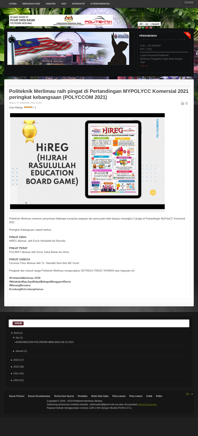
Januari (18, 351)
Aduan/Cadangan (147, 404)
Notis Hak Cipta (99, 396)
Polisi (159, 396)
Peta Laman (118, 396)
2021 (15, 373)
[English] (150, 28)
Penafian (82, 396)
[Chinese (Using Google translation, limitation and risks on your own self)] (146, 28)
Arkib (149, 396)
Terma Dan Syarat (64, 396)
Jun (16, 337)
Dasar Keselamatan (39, 396)
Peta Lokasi (135, 396)
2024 (15, 333)
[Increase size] (141, 25)
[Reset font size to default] (155, 25)
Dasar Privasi (16, 396)
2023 (15, 360)
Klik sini (144, 61)
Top (187, 393)
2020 (15, 380)
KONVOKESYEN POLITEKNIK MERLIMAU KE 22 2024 (45, 342)
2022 (15, 366)
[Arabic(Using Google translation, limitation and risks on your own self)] (143, 28)
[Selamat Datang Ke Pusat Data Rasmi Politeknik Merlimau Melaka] (73, 20)
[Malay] (139, 28)
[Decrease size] (147, 25)
